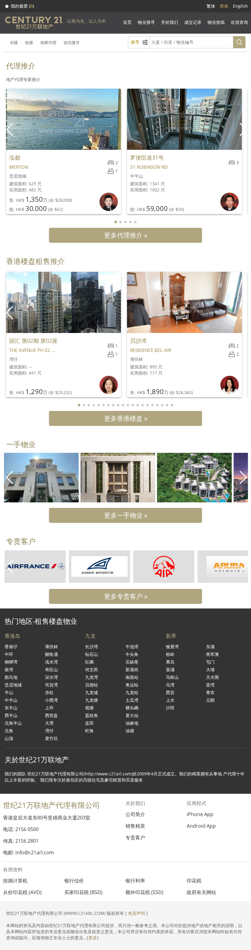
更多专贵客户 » (125, 596)
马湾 (170, 685)
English (240, 6)
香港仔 (11, 646)
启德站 (91, 685)
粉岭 (170, 654)
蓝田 (89, 723)
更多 (92, 938)
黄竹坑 (51, 738)
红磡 (89, 662)
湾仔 (49, 731)
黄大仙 (132, 715)
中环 (9, 654)
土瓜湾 (132, 700)
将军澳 (212, 654)
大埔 (210, 669)
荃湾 (210, 685)
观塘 (89, 708)
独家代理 (48, 42)
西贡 (170, 692)
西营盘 (51, 715)
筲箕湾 (51, 685)
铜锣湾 (11, 662)
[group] (41, 477)
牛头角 (132, 654)
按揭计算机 (15, 880)
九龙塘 (91, 700)
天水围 (212, 677)
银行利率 (135, 880)
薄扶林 (51, 646)
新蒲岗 (132, 669)
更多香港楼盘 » (125, 418)
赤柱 (49, 692)
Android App (201, 825)
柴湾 (9, 669)
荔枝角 (91, 715)
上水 (170, 700)
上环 (49, 708)
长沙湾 (91, 646)
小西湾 (51, 700)
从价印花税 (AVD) (22, 892)
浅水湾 (51, 662)
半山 (9, 692)
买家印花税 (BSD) (83, 892)
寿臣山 (51, 669)
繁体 (211, 6)
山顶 (9, 738)
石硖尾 (132, 662)
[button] (244, 129)
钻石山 (91, 654)
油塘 (130, 731)
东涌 (210, 646)
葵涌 (170, 669)
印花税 (194, 880)
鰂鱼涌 (51, 654)
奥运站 (132, 685)
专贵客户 (135, 837)
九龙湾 (91, 677)
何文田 (91, 669)
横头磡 (132, 708)
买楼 (14, 42)
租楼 (29, 42)
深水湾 (51, 677)
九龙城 (91, 692)
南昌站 (132, 677)
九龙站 (132, 692)
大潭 (49, 723)
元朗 (210, 700)
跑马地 (11, 677)
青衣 (210, 692)
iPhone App (200, 814)
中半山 (11, 700)
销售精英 (135, 825)
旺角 (89, 731)
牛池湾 (132, 646)
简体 (224, 6)
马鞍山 (172, 677)
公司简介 (135, 814)
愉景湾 (172, 646)
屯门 (210, 662)
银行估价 (74, 880)
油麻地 (132, 723)
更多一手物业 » (125, 515)
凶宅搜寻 (72, 42)
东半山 (11, 708)
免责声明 (136, 913)
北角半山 (13, 723)
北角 (9, 731)
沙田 (170, 708)
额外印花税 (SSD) (144, 892)
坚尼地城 (13, 685)
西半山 (11, 715)
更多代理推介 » (125, 235)
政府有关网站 (201, 892)
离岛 (170, 662)
